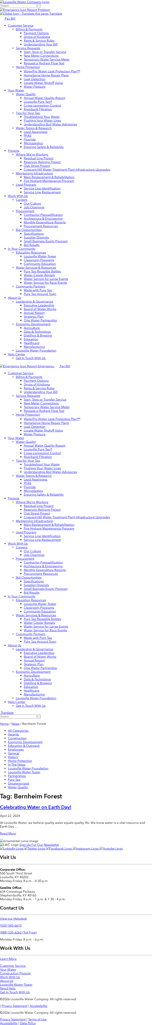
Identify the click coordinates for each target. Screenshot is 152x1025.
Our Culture (32, 203)
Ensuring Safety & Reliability (44, 147)
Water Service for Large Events (46, 279)
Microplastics (33, 143)
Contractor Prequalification (43, 215)
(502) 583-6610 (11, 925)
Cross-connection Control (42, 105)
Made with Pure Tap (38, 290)
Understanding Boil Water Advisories (50, 124)
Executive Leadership (39, 305)
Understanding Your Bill (41, 44)
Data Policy (28, 1023)
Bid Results (31, 245)
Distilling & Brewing (38, 335)
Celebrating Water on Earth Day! (35, 807)
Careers (21, 200)
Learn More (8, 959)
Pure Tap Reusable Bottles (42, 271)
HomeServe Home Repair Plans (46, 75)
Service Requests (28, 48)
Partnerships (17, 776)
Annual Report (34, 313)
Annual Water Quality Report (44, 98)
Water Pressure (35, 86)
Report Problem (38, 10)
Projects (13, 151)
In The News (16, 764)
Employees (16, 749)
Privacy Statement (14, 1006)
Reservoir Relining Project (42, 162)
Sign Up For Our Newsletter (39, 845)
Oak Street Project (37, 166)
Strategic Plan (34, 316)
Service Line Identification (42, 188)
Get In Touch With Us (31, 358)
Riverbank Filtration (38, 109)
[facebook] (59, 848)
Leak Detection (34, 79)
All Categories (18, 731)
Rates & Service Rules (39, 40)
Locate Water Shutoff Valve (43, 83)
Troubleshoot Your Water (42, 117)
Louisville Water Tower (40, 256)
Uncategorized (18, 783)
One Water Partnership (40, 320)
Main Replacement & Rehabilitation (49, 177)
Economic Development (33, 324)
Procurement (25, 211)
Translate (55, 13)
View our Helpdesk (13, 918)
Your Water (16, 90)
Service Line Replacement (42, 192)
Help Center (16, 354)
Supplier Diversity (36, 237)
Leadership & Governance (34, 301)
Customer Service (20, 25)
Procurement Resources (41, 226)
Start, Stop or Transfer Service (45, 52)
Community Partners (30, 286)
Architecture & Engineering (43, 218)
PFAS (27, 136)
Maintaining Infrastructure (34, 173)
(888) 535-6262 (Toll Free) (18, 932)
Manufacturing (34, 347)
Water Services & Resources (36, 267)
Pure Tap (14, 780)
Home (4, 724)
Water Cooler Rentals (39, 275)
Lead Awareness (35, 132)
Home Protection (28, 67)
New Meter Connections (41, 56)
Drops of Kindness (37, 37)
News (15, 724)
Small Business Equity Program (46, 241)
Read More (8, 833)
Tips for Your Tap (28, 113)
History (13, 757)
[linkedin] (12, 848)
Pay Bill (9, 18)
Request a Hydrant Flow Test (44, 63)
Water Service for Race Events (45, 283)
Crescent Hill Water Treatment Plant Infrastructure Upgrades (67, 169)
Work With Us (18, 196)
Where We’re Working (32, 154)
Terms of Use (37, 1019)
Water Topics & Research (34, 128)
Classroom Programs (39, 260)
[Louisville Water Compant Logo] (24, 2)
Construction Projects (15, 973)
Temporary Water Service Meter (47, 59)
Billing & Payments (29, 29)
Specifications (34, 234)
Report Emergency (40, 366)
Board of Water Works (40, 309)
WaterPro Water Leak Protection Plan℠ (52, 71)
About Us (14, 298)
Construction (17, 738)
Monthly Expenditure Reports (45, 222)
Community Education (40, 264)
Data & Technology (37, 332)
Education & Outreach (24, 746)
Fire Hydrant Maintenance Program (49, 181)
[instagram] (86, 848)
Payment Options (36, 33)
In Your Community (21, 249)
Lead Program (26, 185)
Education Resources (31, 252)
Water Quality (26, 94)
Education (31, 339)
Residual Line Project (38, 158)
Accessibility (38, 1006)
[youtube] (111, 848)
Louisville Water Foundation (36, 350)
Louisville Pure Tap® (38, 102)
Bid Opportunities (29, 230)
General (13, 753)
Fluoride (30, 139)
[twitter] (35, 848)
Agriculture (32, 328)
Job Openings (34, 207)
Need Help (7, 988)
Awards (13, 734)
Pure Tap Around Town (40, 294)
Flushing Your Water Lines (42, 120)
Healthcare (31, 343)
